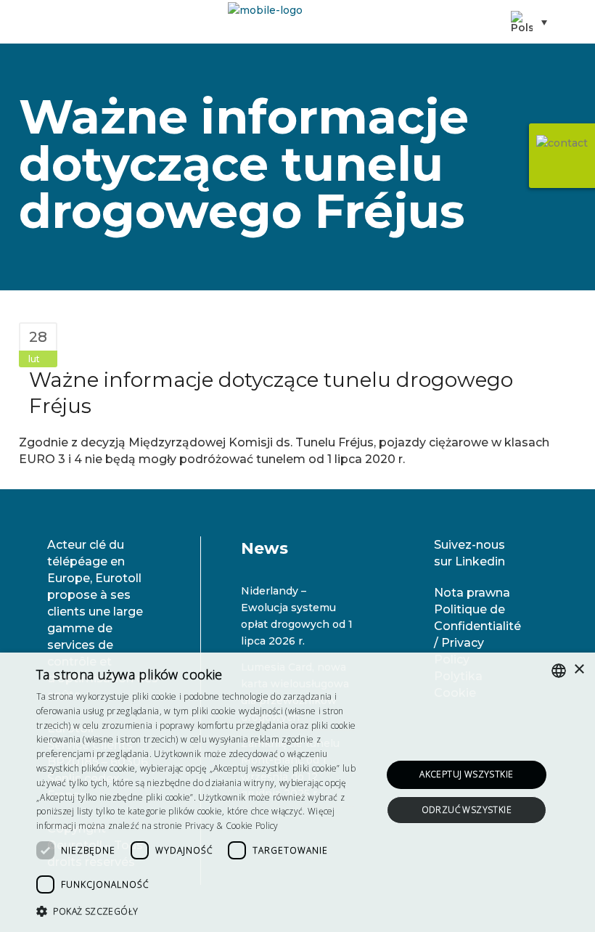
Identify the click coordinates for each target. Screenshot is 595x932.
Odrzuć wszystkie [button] (467, 810)
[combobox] (558, 670)
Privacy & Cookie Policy (232, 825)
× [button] (578, 669)
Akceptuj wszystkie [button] (466, 774)
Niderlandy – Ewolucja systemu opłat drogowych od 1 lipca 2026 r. (297, 615)
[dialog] (297, 792)
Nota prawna (472, 593)
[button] (204, 911)
